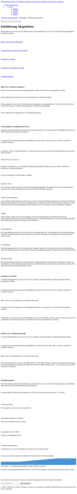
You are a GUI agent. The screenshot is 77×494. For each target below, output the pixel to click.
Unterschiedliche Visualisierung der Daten (14, 50)
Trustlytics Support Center (9, 18)
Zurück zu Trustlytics (11, 5)
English (15, 11)
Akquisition (22, 18)
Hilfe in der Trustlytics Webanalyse (12, 42)
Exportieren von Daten (8, 59)
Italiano (15, 14)
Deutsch (15, 9)
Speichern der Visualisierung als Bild (12, 68)
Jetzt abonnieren (25, 483)
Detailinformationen (7, 76)
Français (15, 12)
